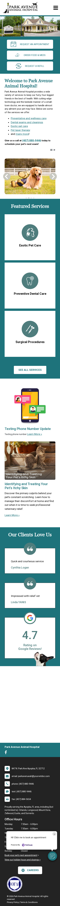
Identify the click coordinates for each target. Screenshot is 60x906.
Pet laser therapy (20, 130)
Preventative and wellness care (28, 118)
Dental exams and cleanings (27, 122)
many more (22, 133)
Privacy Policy (13, 902)
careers (33, 870)
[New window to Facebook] (6, 753)
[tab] (26, 198)
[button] (52, 856)
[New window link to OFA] (15, 884)
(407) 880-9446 (31, 140)
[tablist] (30, 198)
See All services (30, 369)
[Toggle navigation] (55, 7)
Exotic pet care (19, 126)
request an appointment (34, 44)
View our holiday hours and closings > (23, 859)
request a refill (34, 66)
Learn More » (34, 434)
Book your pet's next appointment (21, 855)
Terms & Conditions (29, 902)
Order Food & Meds (35, 55)
